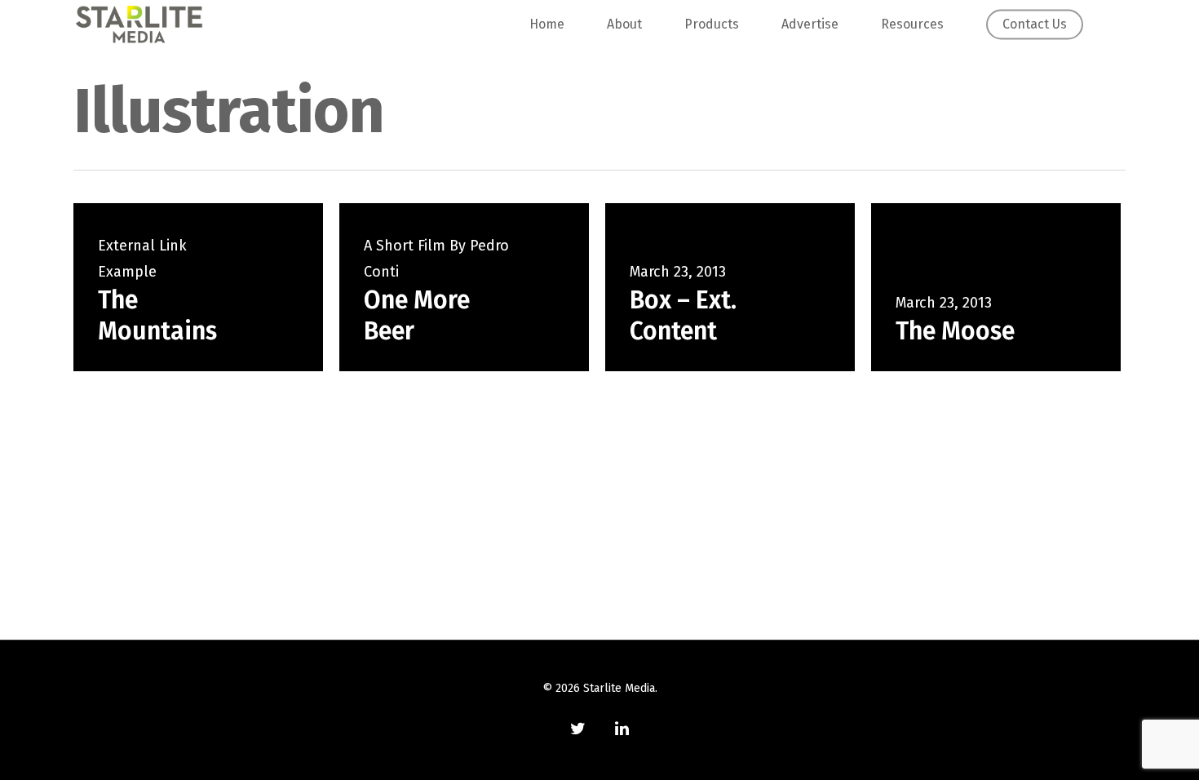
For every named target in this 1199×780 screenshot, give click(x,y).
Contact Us (1034, 24)
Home (546, 24)
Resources (912, 24)
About (624, 24)
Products (711, 24)
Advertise (809, 24)
